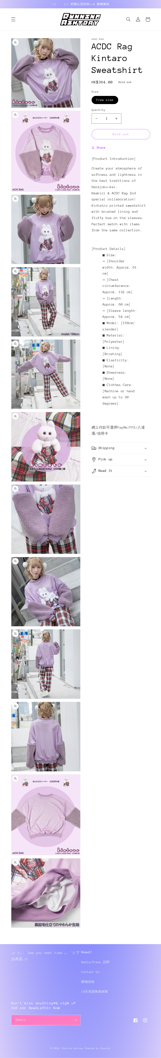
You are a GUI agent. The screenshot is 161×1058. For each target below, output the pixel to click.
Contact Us (90, 972)
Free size (104, 100)
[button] (13, 19)
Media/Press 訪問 (95, 962)
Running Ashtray (72, 1048)
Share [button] (101, 147)
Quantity (99, 109)
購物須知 (88, 981)
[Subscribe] (75, 1020)
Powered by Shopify (97, 1048)
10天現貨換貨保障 (94, 991)
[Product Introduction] (114, 159)
